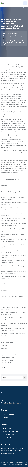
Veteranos (4, 348)
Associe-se (6, 417)
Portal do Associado (8, 414)
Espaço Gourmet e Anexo (10, 431)
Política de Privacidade (7, 453)
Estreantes (4, 345)
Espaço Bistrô (7, 428)
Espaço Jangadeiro (8, 434)
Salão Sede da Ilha (8, 437)
